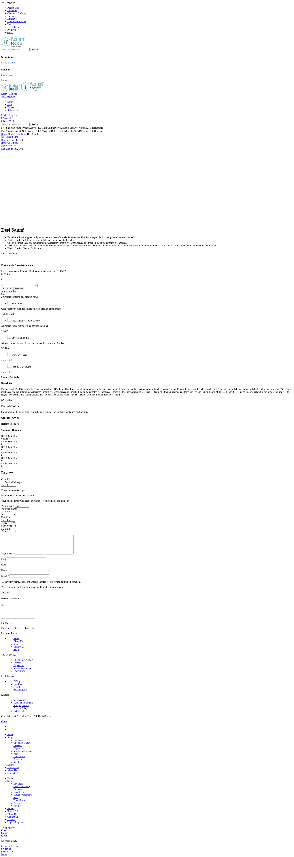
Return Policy (20, 711)
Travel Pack (19, 671)
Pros (3, 559)
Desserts (17, 662)
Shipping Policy (21, 705)
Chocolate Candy (21, 742)
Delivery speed (8, 525)
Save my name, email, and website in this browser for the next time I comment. (43, 581)
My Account (19, 700)
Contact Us (18, 646)
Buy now (19, 288)
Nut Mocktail (8, 149)
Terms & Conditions (23, 702)
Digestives (18, 665)
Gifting (16, 681)
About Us (18, 641)
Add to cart (7, 288)
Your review (8, 553)
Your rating (8, 506)
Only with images (13, 482)
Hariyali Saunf (8, 140)
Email (5, 576)
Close (4, 721)
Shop (16, 644)
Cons (3, 564)
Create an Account (10, 846)
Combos (17, 684)
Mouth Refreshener (17, 134)
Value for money (9, 509)
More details (7, 360)
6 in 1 (16, 762)
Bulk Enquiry (20, 689)
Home (4, 134)
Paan (15, 753)
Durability (6, 517)
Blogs (16, 649)
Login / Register (15, 822)
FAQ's (16, 686)
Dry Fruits (18, 740)
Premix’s (17, 759)
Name (5, 570)
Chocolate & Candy (23, 660)
